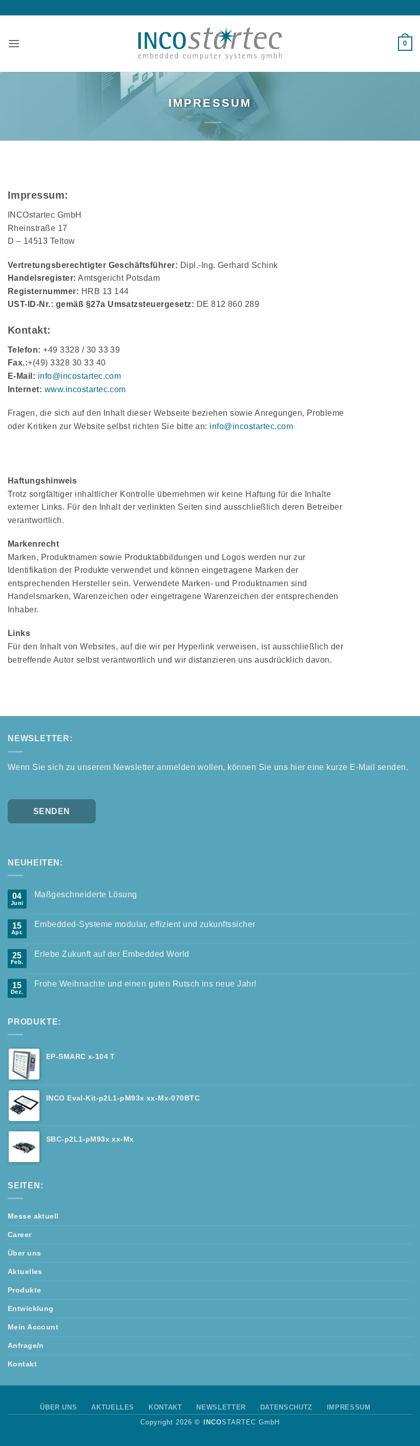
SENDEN (51, 811)
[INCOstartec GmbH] (210, 43)
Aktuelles (25, 1271)
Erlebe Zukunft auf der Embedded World (112, 954)
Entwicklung (31, 1308)
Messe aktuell (33, 1216)
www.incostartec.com (85, 389)
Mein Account (33, 1327)
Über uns (24, 1253)
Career (20, 1234)
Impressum (349, 1407)
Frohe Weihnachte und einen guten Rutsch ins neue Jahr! (145, 983)
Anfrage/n (26, 1345)
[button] (14, 43)
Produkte (24, 1290)
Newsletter (220, 1407)
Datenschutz (286, 1407)
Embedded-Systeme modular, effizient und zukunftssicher (145, 924)
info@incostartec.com (79, 376)
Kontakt (22, 1364)
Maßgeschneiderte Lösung (85, 894)
